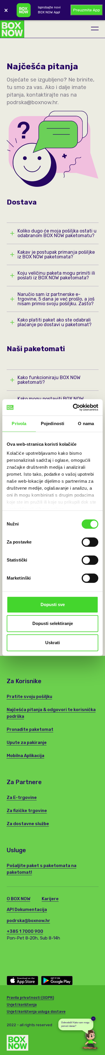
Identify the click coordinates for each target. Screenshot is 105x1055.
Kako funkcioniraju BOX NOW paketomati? (49, 380)
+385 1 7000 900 (25, 931)
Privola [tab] (19, 423)
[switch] (90, 542)
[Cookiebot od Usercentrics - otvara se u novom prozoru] (74, 407)
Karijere (50, 898)
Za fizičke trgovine (27, 810)
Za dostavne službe (28, 823)
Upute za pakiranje (27, 742)
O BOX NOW (18, 898)
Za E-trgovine (22, 797)
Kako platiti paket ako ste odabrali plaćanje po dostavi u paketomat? (55, 322)
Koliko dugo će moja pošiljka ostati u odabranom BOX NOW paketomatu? (57, 233)
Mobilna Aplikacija (25, 755)
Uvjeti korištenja (22, 1005)
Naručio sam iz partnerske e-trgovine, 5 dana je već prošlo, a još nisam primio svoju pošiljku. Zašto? (56, 299)
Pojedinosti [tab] (52, 423)
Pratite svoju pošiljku (29, 696)
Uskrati (52, 642)
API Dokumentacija (27, 909)
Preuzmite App (86, 10)
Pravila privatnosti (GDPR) (30, 998)
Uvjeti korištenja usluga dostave (36, 1012)
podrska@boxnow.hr (28, 920)
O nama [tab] (86, 423)
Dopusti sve (53, 604)
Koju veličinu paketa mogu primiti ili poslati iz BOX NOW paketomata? (56, 275)
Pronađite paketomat (30, 729)
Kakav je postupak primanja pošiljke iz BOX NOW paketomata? (56, 255)
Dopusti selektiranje (52, 623)
